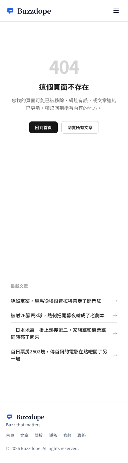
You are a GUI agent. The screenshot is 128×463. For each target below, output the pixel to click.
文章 (24, 435)
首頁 (10, 435)
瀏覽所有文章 (80, 127)
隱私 (53, 435)
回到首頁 (43, 127)
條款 (67, 435)
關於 (39, 435)
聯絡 (81, 435)
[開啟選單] (116, 11)
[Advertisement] (64, 200)
